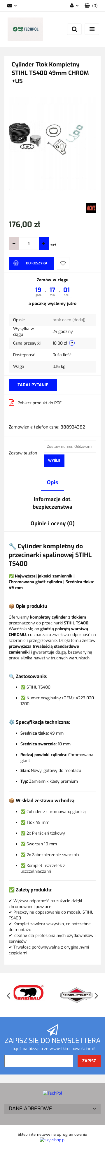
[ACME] (91, 207)
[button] (52, 1109)
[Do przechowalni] (63, 263)
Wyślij (54, 460)
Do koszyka (36, 263)
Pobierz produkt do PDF (40, 403)
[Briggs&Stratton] (76, 995)
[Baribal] (28, 995)
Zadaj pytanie (33, 385)
